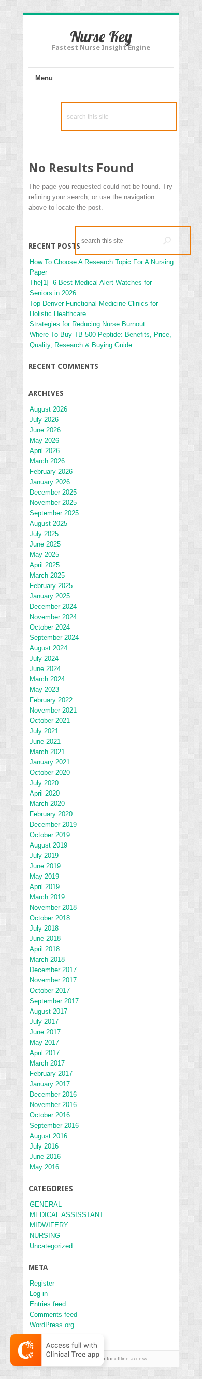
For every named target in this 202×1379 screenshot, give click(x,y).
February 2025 (51, 586)
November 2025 (53, 503)
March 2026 (47, 461)
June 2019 (45, 866)
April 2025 (45, 565)
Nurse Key (101, 36)
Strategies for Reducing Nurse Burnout (87, 324)
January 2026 (50, 482)
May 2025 (44, 554)
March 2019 (47, 897)
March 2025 (47, 575)
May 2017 (44, 1042)
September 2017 (54, 1001)
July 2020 (44, 783)
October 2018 (50, 918)
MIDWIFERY (49, 1225)
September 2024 (54, 637)
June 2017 (45, 1032)
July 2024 (44, 658)
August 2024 (48, 648)
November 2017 (53, 980)
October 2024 (50, 627)
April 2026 (45, 451)
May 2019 (44, 876)
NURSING (45, 1235)
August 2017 (48, 1011)
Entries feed (48, 1304)
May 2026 (44, 440)
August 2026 (48, 409)
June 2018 (45, 939)
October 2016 (50, 1115)
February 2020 (51, 814)
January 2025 (50, 596)
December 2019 (53, 824)
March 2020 (47, 804)
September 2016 (54, 1125)
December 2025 (53, 492)
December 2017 (53, 970)
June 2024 (45, 669)
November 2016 (53, 1105)
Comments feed (53, 1314)
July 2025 (44, 534)
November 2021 (53, 710)
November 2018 (53, 907)
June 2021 (45, 741)
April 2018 (45, 949)
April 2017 (45, 1053)
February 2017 (51, 1073)
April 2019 (45, 887)
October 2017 (50, 990)
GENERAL (46, 1204)
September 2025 (54, 513)
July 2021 (44, 731)
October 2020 (50, 772)
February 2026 (51, 471)
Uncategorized (51, 1246)
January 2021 (50, 762)
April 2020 (45, 793)
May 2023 (44, 689)
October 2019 (50, 835)
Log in (39, 1294)
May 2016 (44, 1167)
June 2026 (45, 430)
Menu (44, 78)
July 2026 (44, 420)
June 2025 (45, 544)
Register (42, 1283)
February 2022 (51, 700)
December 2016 (53, 1094)
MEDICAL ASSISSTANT (67, 1215)
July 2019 (44, 855)
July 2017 (44, 1022)
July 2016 (44, 1146)
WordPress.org (52, 1325)
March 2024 (47, 679)
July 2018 (44, 928)
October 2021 (50, 721)
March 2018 (47, 959)
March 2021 (47, 752)
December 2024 (53, 606)
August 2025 (48, 523)
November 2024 (53, 617)
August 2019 (48, 845)
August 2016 (48, 1136)
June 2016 (45, 1156)
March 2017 (47, 1063)
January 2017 (50, 1084)
